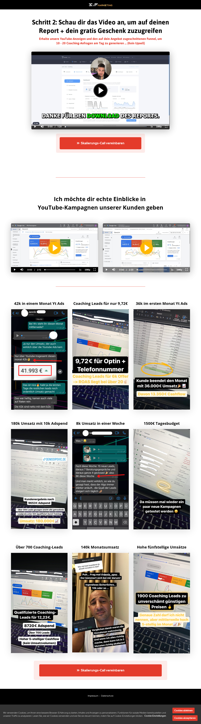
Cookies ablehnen (183, 710)
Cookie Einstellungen (155, 715)
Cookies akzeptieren (185, 718)
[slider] (106, 126)
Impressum (93, 695)
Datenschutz (107, 695)
